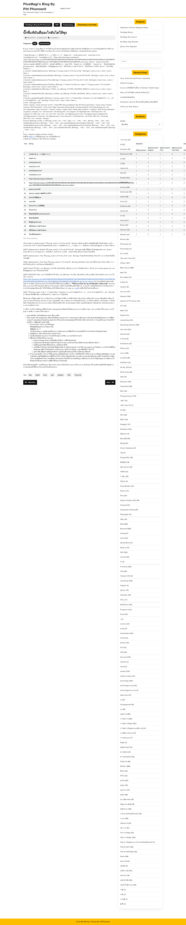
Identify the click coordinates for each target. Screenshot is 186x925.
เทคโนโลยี (124, 880)
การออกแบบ (124, 738)
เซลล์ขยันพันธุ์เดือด (127, 97)
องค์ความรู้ (124, 870)
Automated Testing (127, 510)
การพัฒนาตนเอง (126, 733)
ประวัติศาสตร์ (125, 799)
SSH (122, 377)
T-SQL (122, 476)
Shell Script (124, 372)
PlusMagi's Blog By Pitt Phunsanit (38, 25)
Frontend (123, 567)
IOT (121, 306)
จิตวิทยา (123, 766)
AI (121, 144)
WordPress (124, 604)
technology (124, 681)
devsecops (124, 192)
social (122, 666)
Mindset (123, 234)
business (123, 149)
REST (122, 419)
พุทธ (121, 272)
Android (123, 334)
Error (45, 375)
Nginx (122, 310)
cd (121, 159)
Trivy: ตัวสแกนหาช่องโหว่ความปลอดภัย (135, 78)
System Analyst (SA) (128, 500)
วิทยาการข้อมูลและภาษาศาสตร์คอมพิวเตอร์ (136, 842)
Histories (123, 206)
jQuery (122, 590)
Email (38, 375)
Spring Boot (124, 543)
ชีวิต (121, 771)
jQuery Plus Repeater (128, 46)
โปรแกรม (77, 375)
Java (122, 538)
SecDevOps (124, 633)
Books (122, 225)
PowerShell (124, 386)
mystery (123, 287)
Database (124, 429)
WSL (122, 391)
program (61, 375)
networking (124, 320)
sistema (123, 662)
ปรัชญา (123, 263)
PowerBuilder (125, 486)
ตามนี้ (77, 288)
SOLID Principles (126, 83)
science (123, 624)
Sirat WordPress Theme (86, 922)
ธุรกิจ (122, 780)
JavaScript (124, 581)
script (122, 628)
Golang (123, 533)
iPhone (123, 348)
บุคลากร (123, 790)
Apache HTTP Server (128, 301)
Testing (123, 505)
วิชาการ (123, 828)
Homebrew (124, 343)
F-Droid (123, 339)
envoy (122, 201)
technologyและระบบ (128, 690)
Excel (122, 614)
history (123, 211)
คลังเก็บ (122, 121)
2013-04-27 (31, 38)
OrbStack (123, 362)
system (123, 671)
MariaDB (123, 438)
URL (69, 375)
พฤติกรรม (123, 809)
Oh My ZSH (124, 367)
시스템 (122, 899)
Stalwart (123, 315)
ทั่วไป (122, 776)
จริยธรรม (123, 761)
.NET (122, 400)
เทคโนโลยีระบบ (126, 885)
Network (123, 296)
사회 (121, 894)
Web (122, 524)
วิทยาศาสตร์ (124, 847)
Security (123, 657)
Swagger (123, 424)
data (122, 173)
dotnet (122, 197)
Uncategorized (126, 704)
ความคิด (123, 752)
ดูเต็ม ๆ (32, 136)
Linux (122, 353)
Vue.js (122, 600)
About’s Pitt (65, 8)
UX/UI (122, 182)
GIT (121, 647)
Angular (123, 585)
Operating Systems (127, 325)
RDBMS (123, 462)
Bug (30, 375)
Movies (123, 239)
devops (123, 187)
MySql (122, 443)
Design (123, 178)
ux (121, 709)
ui (121, 700)
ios (121, 215)
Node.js (123, 547)
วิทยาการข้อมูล (125, 837)
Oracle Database (126, 448)
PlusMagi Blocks (126, 32)
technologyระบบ (126, 685)
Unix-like (123, 329)
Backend (123, 529)
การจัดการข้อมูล (126, 723)
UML (122, 519)
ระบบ (122, 818)
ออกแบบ (123, 875)
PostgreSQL (125, 457)
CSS (122, 571)
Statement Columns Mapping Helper (134, 27)
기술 (121, 889)
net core (123, 291)
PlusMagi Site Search (128, 37)
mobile (122, 282)
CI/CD (122, 638)
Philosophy (124, 244)
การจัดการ (124, 719)
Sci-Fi (122, 253)
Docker (123, 643)
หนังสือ (122, 866)
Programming (68, 25)
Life (121, 220)
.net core (123, 140)
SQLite (123, 481)
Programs (124, 609)
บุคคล (122, 785)
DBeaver (123, 434)
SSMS (122, 471)
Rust (122, 495)
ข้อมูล (122, 742)
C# (121, 410)
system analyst (126, 676)
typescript (124, 695)
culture (123, 168)
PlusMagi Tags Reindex (129, 42)
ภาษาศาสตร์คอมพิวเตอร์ (129, 814)
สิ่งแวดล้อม (124, 277)
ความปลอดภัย (125, 757)
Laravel (123, 557)
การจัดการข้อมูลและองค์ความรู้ (131, 728)
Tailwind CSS (125, 576)
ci (121, 163)
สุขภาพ (123, 861)
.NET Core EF (125, 405)
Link (52, 375)
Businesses (124, 154)
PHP (56, 25)
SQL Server (124, 467)
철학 (121, 904)
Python (123, 491)
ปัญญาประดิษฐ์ (125, 804)
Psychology (124, 249)
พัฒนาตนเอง (125, 268)
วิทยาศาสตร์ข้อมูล (127, 852)
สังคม (122, 856)
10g (121, 452)
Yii (121, 562)
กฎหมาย (123, 714)
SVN (122, 652)
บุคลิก (122, 795)
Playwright (124, 514)
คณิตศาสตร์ (124, 747)
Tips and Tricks (126, 258)
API (121, 415)
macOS (123, 358)
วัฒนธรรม (124, 823)
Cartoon (123, 230)
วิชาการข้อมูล (125, 833)
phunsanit (42, 38)
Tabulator (124, 595)
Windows (123, 382)
